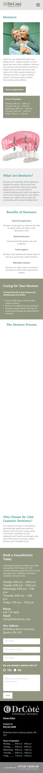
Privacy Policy (9, 718)
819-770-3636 (11, 612)
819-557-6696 (9, 726)
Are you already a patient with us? (20, 665)
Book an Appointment (14, 89)
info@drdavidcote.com (16, 619)
